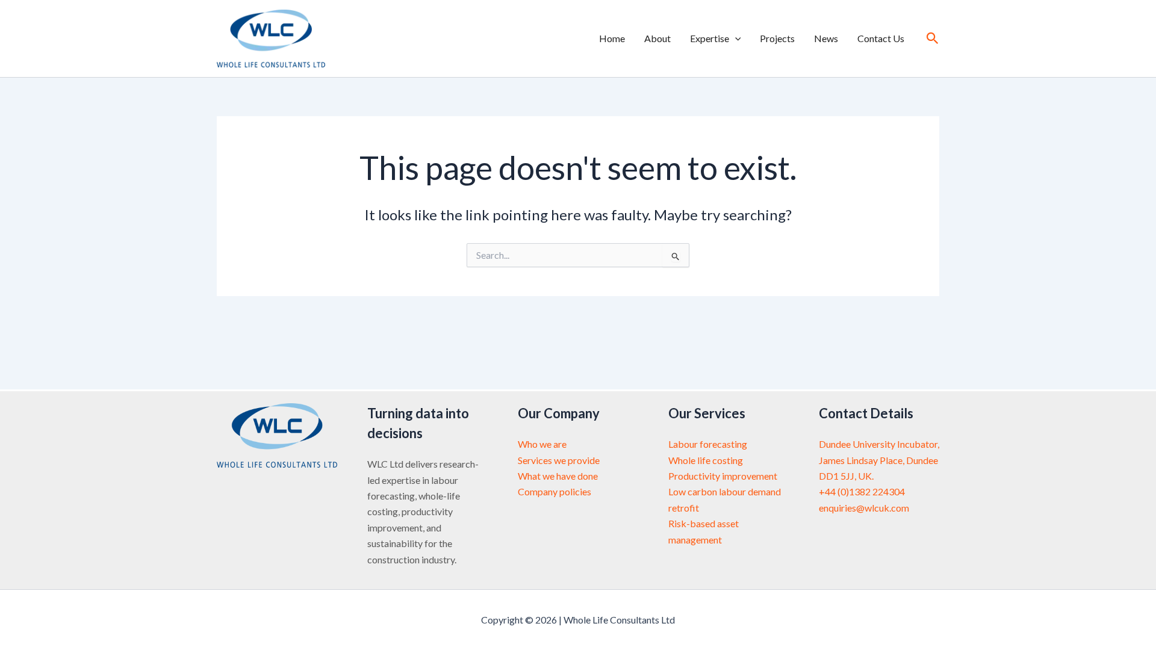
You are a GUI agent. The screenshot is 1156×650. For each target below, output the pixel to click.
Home (612, 38)
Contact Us (880, 38)
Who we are (542, 444)
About (657, 38)
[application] (735, 38)
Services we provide (559, 460)
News (826, 38)
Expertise (709, 38)
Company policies (554, 491)
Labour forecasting (707, 444)
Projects (777, 38)
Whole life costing (705, 460)
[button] (932, 38)
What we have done (558, 475)
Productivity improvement (722, 475)
